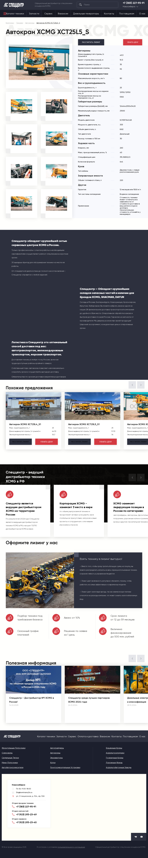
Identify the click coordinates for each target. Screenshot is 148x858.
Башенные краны (114, 748)
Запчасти (34, 13)
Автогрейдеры (57, 748)
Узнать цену (132, 42)
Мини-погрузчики (10, 762)
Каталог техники (15, 13)
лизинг (20, 442)
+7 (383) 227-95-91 (134, 3)
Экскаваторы (56, 758)
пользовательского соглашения (71, 847)
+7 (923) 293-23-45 (26, 822)
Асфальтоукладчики (115, 753)
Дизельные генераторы (86, 13)
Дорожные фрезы (114, 762)
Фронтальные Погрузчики (13, 748)
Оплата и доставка (88, 736)
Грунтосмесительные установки (65, 767)
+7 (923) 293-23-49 (26, 814)
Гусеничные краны (114, 758)
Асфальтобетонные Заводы (118, 767)
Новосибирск (129, 7)
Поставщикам (126, 13)
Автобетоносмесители (12, 767)
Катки (53, 762)
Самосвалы (7, 753)
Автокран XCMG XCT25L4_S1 (25, 424)
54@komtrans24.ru (24, 792)
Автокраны (55, 753)
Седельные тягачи (10, 758)
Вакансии (63, 13)
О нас (142, 13)
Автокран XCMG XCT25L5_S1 (84, 424)
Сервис (48, 13)
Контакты (109, 13)
